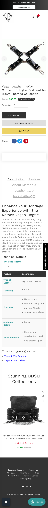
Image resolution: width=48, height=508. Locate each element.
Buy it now (24, 131)
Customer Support (16, 470)
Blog (37, 473)
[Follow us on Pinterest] (25, 141)
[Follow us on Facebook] (14, 141)
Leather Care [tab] (24, 190)
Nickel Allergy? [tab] (24, 196)
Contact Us (33, 470)
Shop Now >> (24, 7)
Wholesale (11, 473)
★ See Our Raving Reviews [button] (45, 256)
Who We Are (25, 473)
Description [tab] (15, 179)
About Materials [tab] (24, 185)
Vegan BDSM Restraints (16, 356)
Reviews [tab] (34, 179)
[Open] (6, 502)
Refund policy (25, 479)
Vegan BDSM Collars (14, 360)
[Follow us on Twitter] (19, 141)
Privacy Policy (13, 476)
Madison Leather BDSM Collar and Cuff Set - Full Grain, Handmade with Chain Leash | (24, 437)
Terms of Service (31, 476)
